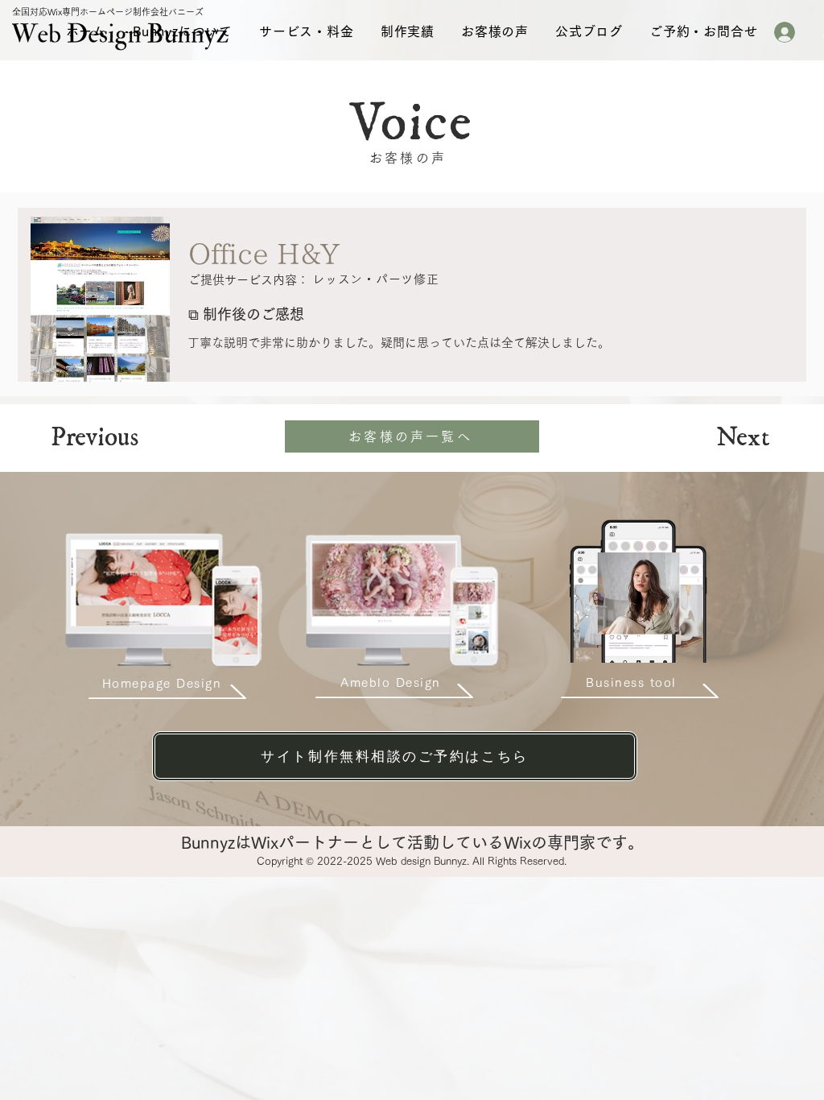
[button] (182, 31)
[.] (791, 32)
